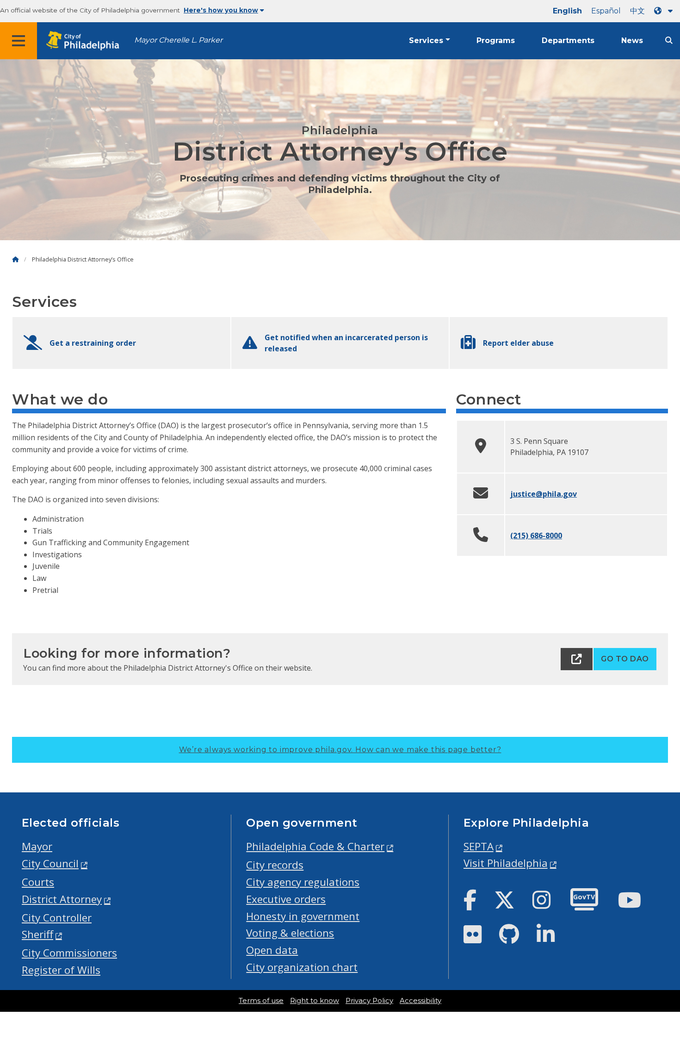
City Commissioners (69, 953)
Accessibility (420, 1001)
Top (659, 1001)
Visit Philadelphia (506, 863)
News (632, 40)
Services (426, 40)
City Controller (57, 917)
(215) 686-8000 (536, 535)
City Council (50, 863)
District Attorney (62, 899)
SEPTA (479, 846)
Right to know (314, 1001)
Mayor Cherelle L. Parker (178, 40)
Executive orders (286, 899)
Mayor (37, 846)
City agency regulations (302, 882)
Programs (495, 40)
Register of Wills (61, 970)
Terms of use (261, 1001)
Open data (272, 950)
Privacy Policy (369, 1001)
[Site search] (669, 40)
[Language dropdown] (665, 11)
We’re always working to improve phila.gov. (340, 749)
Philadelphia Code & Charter (315, 846)
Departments (568, 40)
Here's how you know (221, 10)
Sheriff (37, 934)
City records (274, 865)
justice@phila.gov (543, 494)
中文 (637, 10)
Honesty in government (302, 916)
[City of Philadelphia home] (85, 41)
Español (606, 10)
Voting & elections (290, 933)
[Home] (15, 259)
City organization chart (302, 967)
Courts (38, 882)
